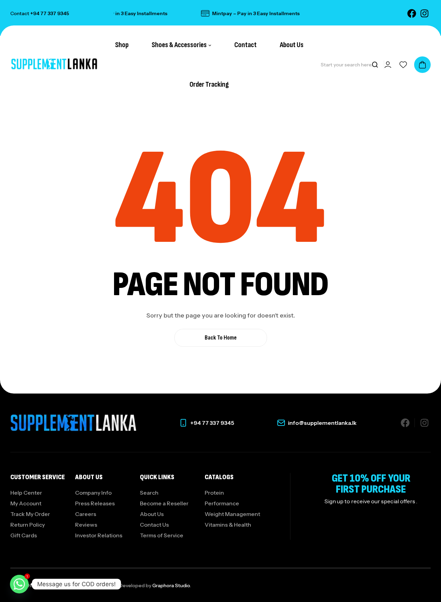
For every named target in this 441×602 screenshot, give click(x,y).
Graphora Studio (171, 585)
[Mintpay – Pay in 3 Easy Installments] (199, 13)
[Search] (375, 64)
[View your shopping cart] (422, 64)
